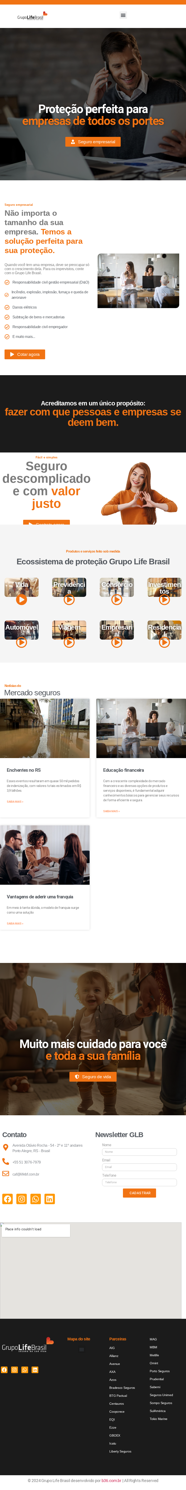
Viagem (69, 627)
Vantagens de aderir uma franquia (40, 897)
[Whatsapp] (35, 1199)
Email (106, 1160)
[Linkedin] (49, 1199)
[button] (123, 15)
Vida (21, 584)
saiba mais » (15, 801)
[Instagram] (21, 1199)
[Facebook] (7, 1199)
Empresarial (116, 630)
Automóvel (21, 627)
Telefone (109, 1175)
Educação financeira (123, 770)
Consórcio (116, 584)
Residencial (164, 630)
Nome (106, 1145)
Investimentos (164, 588)
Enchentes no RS (24, 770)
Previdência (69, 588)
